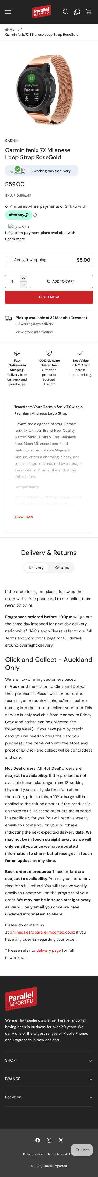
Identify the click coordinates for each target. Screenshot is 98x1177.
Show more (23, 516)
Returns (62, 567)
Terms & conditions (61, 1155)
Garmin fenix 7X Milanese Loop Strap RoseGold (41, 34)
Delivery (36, 567)
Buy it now (49, 297)
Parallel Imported (55, 1166)
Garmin (12, 141)
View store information (34, 332)
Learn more (15, 239)
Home (14, 29)
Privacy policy (33, 1155)
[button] (8, 12)
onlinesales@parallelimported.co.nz (42, 932)
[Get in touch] (77, 12)
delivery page (48, 950)
